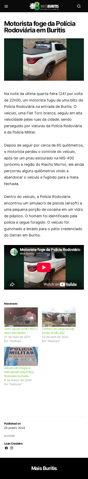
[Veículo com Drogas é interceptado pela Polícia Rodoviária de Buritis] (21, 356)
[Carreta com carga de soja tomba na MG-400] (59, 317)
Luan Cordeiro (13, 443)
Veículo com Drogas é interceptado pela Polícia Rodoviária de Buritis (19, 372)
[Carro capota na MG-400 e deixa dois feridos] (21, 317)
